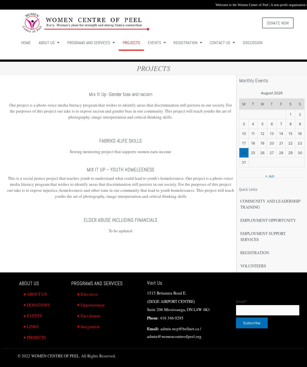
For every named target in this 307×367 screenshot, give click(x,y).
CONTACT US (220, 42)
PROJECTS (131, 42)
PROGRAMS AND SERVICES (88, 42)
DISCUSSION (252, 42)
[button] (278, 23)
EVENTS (154, 42)
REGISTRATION (185, 42)
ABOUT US (47, 42)
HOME (26, 42)
